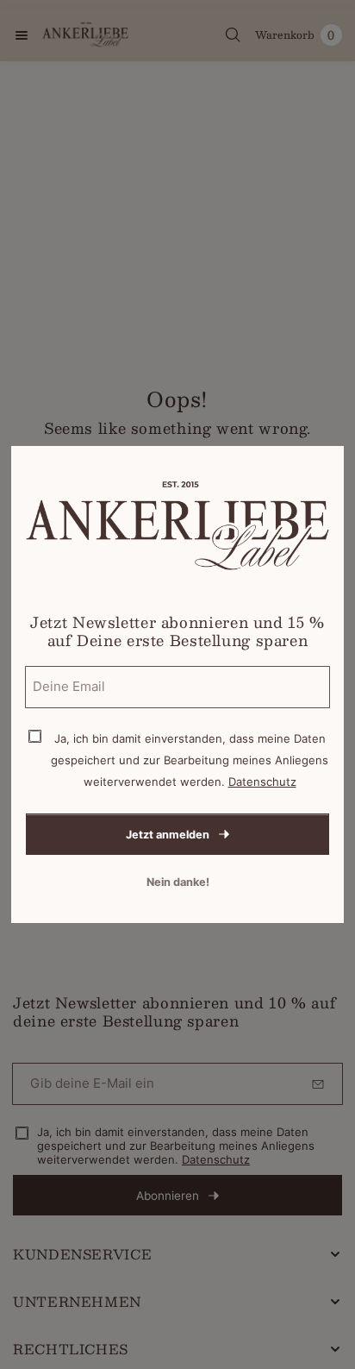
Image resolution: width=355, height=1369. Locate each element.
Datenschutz (262, 781)
